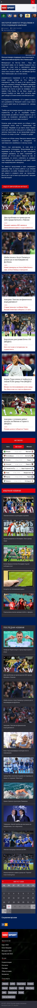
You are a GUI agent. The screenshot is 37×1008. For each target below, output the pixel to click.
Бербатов (13, 988)
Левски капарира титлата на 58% (15, 849)
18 (14, 902)
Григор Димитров (9, 997)
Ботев (21, 992)
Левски (5, 984)
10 (9, 898)
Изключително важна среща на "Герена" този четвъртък (17, 874)
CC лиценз (14, 1005)
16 (4, 902)
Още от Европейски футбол (15, 187)
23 (4, 906)
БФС (4, 992)
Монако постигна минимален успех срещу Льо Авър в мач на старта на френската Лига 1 (18, 389)
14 (28, 898)
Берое (5, 988)
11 (14, 898)
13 (23, 898)
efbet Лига (29, 988)
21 (28, 902)
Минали (29, 446)
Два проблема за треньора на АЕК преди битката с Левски (18, 676)
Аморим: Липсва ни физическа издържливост (15, 726)
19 (18, 902)
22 (33, 902)
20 (23, 902)
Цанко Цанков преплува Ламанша (16, 801)
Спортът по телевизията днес (14, 589)
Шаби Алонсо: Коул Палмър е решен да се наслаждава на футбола (18, 701)
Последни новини (13, 627)
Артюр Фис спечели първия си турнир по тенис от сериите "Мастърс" (18, 777)
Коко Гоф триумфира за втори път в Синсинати (16, 752)
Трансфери (12, 992)
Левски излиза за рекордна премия (16, 515)
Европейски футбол (10, 30)
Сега (7, 446)
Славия (30, 984)
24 (9, 906)
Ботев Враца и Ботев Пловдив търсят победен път (17, 565)
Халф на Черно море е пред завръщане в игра (18, 651)
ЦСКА (12, 984)
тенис (21, 988)
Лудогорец (21, 984)
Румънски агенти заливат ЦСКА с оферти (18, 612)
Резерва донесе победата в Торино (16, 429)
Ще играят (18, 446)
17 (9, 902)
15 (33, 898)
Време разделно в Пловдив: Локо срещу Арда (18, 540)
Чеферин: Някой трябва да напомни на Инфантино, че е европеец (17, 825)
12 (18, 898)
